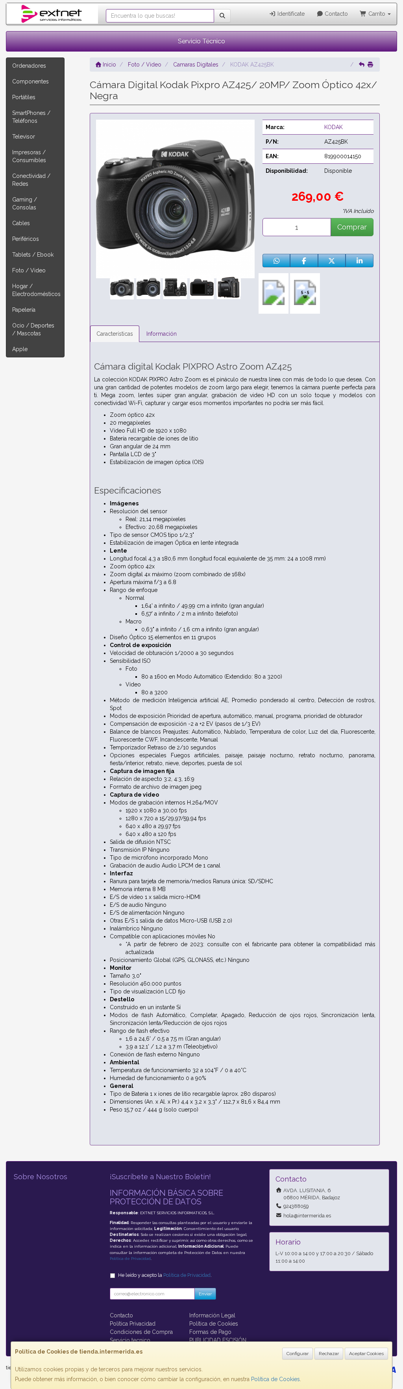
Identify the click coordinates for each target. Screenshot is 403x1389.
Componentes (30, 81)
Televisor (23, 136)
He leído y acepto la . (165, 1275)
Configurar (298, 1353)
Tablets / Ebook (33, 255)
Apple (20, 349)
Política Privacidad (132, 1324)
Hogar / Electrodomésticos (36, 290)
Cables (21, 223)
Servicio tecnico (130, 1340)
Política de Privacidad (130, 1258)
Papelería (23, 310)
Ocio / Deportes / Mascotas (33, 329)
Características (114, 334)
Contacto (335, 14)
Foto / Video (29, 270)
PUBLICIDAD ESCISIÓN (217, 1340)
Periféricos (25, 239)
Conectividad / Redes (31, 180)
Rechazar (329, 1353)
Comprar (352, 227)
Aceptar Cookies (366, 1353)
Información (161, 334)
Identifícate (290, 14)
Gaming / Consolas (24, 203)
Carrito (377, 14)
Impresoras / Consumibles (29, 156)
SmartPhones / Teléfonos (31, 117)
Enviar (205, 1294)
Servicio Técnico (201, 41)
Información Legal (212, 1315)
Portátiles (23, 97)
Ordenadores (29, 66)
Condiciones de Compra (141, 1332)
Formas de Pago (210, 1332)
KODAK (333, 127)
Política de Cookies (275, 1379)
